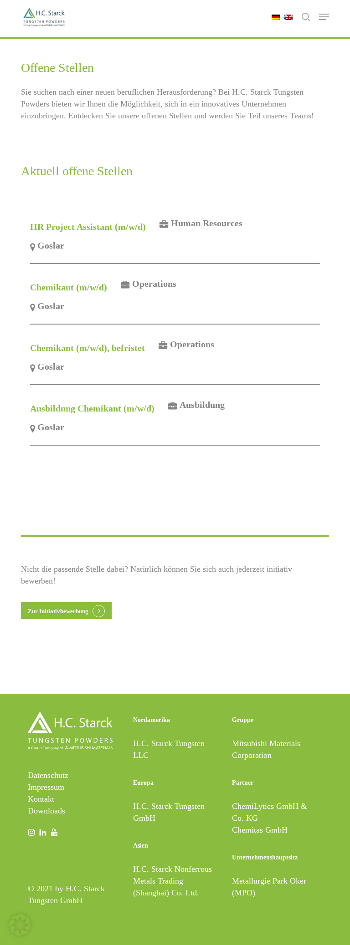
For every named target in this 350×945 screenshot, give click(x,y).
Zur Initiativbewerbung (58, 611)
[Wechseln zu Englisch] (286, 16)
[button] (20, 925)
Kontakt (41, 798)
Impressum (46, 787)
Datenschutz (48, 775)
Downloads (46, 810)
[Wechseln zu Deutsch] (273, 16)
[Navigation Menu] (324, 16)
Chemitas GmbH (260, 829)
